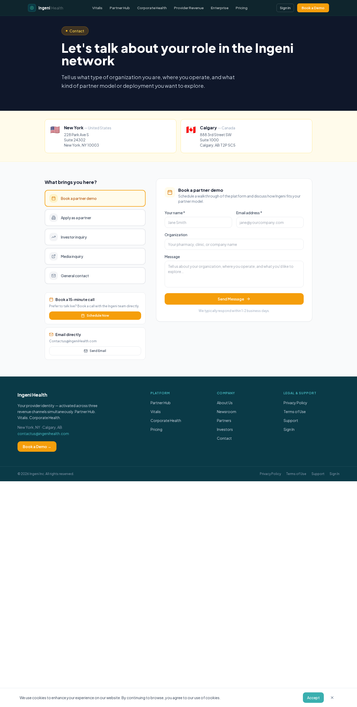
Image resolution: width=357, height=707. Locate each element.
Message (172, 256)
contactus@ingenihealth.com (43, 433)
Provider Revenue (189, 7)
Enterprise (219, 7)
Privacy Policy (295, 402)
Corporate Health (152, 7)
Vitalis (97, 7)
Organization (176, 234)
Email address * (249, 212)
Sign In (285, 7)
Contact (224, 438)
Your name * (175, 212)
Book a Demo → (37, 446)
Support (291, 420)
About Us (225, 402)
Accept (313, 697)
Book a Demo (313, 7)
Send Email (98, 351)
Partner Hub (120, 7)
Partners (224, 420)
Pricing (241, 7)
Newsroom (226, 411)
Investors (225, 429)
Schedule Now (98, 315)
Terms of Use (295, 411)
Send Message (231, 299)
